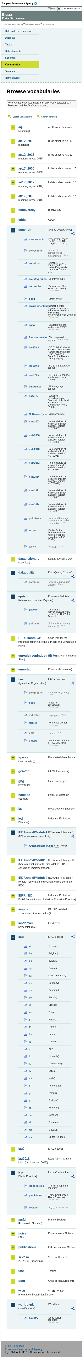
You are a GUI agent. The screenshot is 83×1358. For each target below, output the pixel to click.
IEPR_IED (25, 895)
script (32, 530)
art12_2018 (26, 154)
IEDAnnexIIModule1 (32, 832)
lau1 (21, 936)
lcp (20, 1172)
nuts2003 (34, 421)
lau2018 (24, 1158)
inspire (23, 909)
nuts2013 (34, 462)
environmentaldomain (38, 306)
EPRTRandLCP (29, 638)
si (30, 1122)
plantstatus (35, 1195)
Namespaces (12, 77)
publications (27, 1247)
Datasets (10, 37)
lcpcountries (36, 1185)
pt (30, 1100)
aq (20, 127)
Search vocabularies (22, 117)
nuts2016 (34, 476)
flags (32, 702)
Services (10, 71)
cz (30, 975)
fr (30, 1026)
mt (30, 1078)
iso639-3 (34, 365)
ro (30, 1107)
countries (34, 263)
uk (30, 1137)
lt (29, 1056)
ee (30, 997)
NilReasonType (38, 414)
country (33, 1317)
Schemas (10, 57)
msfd (22, 1219)
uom (21, 1280)
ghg (21, 781)
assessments (36, 239)
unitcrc (33, 740)
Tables (8, 44)
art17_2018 (26, 196)
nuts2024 (34, 504)
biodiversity (27, 210)
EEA (20, 3)
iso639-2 (34, 347)
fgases (23, 757)
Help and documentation (18, 31)
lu (30, 1063)
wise (21, 1290)
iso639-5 (34, 375)
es (30, 1012)
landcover (25, 923)
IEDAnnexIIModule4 (32, 877)
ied (20, 818)
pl (30, 1093)
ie (30, 1041)
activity (33, 609)
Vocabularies (12, 64)
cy (30, 968)
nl (30, 1085)
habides (24, 795)
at (30, 946)
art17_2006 (26, 168)
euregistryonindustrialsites (32, 655)
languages (35, 386)
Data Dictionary (32, 24)
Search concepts (49, 117)
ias (20, 808)
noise (22, 1233)
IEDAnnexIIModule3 (32, 860)
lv (30, 1071)
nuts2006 (34, 435)
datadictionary (28, 558)
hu (30, 1034)
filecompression (38, 337)
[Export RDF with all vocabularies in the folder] (73, 234)
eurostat (24, 669)
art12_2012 (26, 141)
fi (29, 1019)
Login (53, 8)
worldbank (26, 1304)
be (30, 953)
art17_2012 (26, 182)
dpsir (32, 298)
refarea (33, 722)
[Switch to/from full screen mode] (60, 9)
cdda (22, 219)
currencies (35, 286)
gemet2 (23, 771)
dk (30, 990)
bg (30, 960)
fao (20, 679)
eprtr (21, 596)
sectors (33, 1207)
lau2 (21, 1148)
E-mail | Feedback (15, 1345)
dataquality (26, 572)
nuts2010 (34, 449)
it (29, 1049)
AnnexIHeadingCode (38, 845)
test (21, 1271)
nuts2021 (34, 490)
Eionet (20, 24)
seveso (23, 1257)
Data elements (13, 51)
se (30, 1115)
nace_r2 (33, 395)
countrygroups (38, 279)
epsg (32, 325)
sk (30, 1129)
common (24, 229)
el (30, 1005)
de (30, 983)
